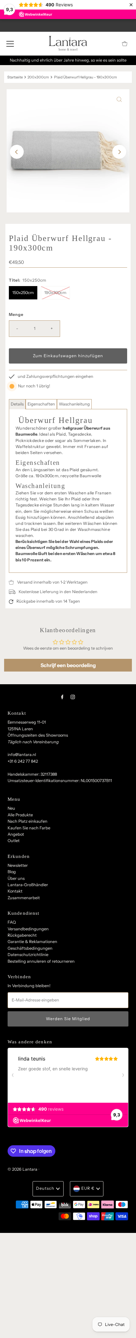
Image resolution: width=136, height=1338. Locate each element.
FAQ (12, 922)
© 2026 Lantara (22, 1169)
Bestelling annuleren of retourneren (41, 961)
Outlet (14, 840)
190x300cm (55, 292)
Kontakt (15, 891)
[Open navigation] (10, 43)
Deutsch (45, 1188)
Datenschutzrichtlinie (28, 954)
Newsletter (18, 865)
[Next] (119, 152)
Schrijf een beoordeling (68, 665)
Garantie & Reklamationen (32, 941)
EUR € (88, 1188)
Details (17, 404)
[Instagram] (73, 697)
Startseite (15, 77)
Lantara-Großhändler (28, 884)
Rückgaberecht (22, 935)
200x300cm (38, 77)
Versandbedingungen (28, 929)
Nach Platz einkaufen (27, 821)
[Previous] (17, 152)
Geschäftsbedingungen (30, 948)
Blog (12, 871)
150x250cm (23, 292)
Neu (11, 808)
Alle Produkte (20, 815)
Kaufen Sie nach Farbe (29, 828)
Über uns (16, 878)
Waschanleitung (74, 404)
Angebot (16, 834)
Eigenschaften (41, 404)
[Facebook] (62, 697)
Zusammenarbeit (24, 897)
